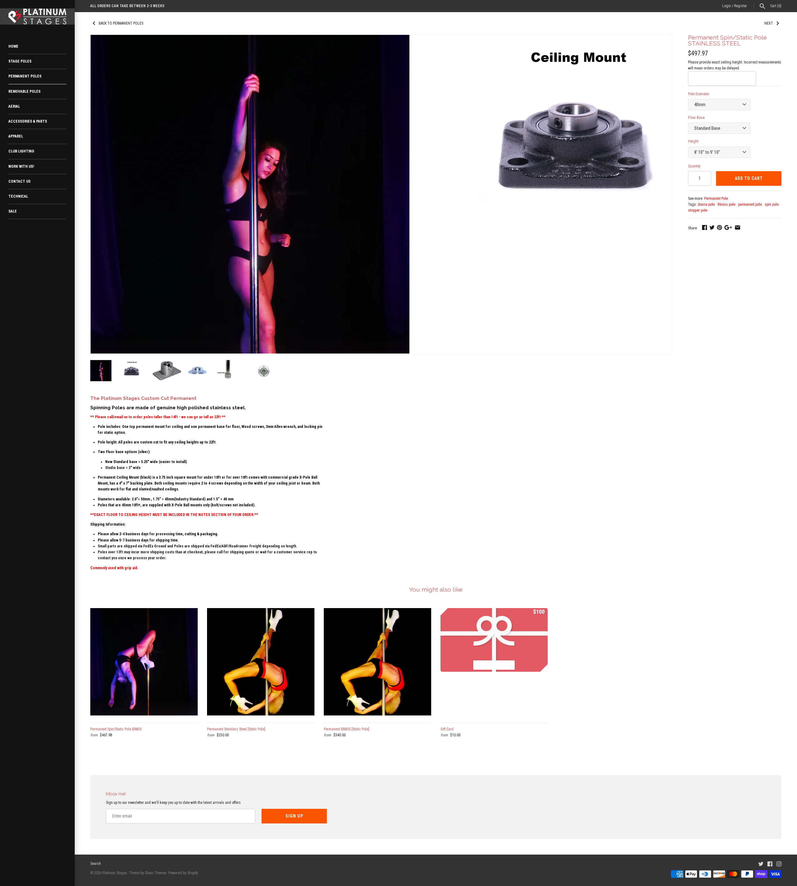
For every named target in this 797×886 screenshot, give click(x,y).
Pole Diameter (698, 94)
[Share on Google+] (728, 227)
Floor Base (696, 117)
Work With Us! (21, 166)
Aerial (14, 106)
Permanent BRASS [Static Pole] (346, 729)
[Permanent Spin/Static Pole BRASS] (144, 661)
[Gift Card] (494, 661)
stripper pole (697, 210)
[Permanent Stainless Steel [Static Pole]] (260, 661)
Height (693, 141)
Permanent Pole (716, 198)
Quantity (694, 166)
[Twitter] (760, 864)
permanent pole (750, 204)
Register (740, 6)
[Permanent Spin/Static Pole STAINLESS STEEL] (250, 37)
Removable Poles (24, 91)
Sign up (294, 815)
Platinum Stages (114, 873)
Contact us (19, 181)
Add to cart (749, 178)
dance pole (706, 204)
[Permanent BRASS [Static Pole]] (377, 661)
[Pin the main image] (719, 227)
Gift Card (447, 729)
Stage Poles (19, 61)
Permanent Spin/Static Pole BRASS (116, 729)
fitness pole (726, 204)
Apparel (15, 136)
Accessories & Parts (27, 121)
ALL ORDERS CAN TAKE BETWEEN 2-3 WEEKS (127, 6)
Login (726, 6)
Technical (18, 196)
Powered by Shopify (183, 873)
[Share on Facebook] (704, 227)
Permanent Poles (24, 76)
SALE (12, 211)
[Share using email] (737, 227)
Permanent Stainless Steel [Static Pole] (236, 729)
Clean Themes (156, 873)
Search (95, 863)
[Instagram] (778, 864)
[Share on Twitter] (712, 227)
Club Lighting (21, 151)
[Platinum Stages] (37, 16)
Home (13, 46)
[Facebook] (769, 864)
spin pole (772, 204)
